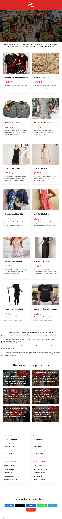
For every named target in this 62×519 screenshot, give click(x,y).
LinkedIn (31, 505)
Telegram (52, 505)
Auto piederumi (38, 465)
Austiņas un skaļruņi (9, 446)
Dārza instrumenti (9, 476)
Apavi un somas (38, 446)
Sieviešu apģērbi (38, 439)
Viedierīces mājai (8, 450)
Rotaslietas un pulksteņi (40, 450)
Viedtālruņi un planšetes (10, 439)
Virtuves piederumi (9, 469)
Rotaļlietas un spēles (39, 472)
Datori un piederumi (9, 443)
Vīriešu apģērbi (38, 443)
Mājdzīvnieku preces (40, 479)
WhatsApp (42, 505)
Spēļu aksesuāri (8, 453)
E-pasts (31, 510)
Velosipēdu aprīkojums (40, 469)
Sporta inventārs (38, 476)
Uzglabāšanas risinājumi (10, 479)
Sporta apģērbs (38, 453)
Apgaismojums (8, 472)
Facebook (9, 505)
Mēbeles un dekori (9, 465)
